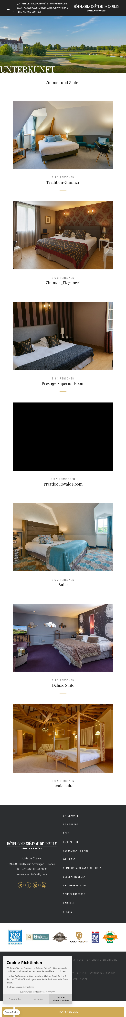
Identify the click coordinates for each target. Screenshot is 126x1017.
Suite (63, 550)
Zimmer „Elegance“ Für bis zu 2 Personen (63, 248)
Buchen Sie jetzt (70, 1011)
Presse (68, 911)
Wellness (69, 859)
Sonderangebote (74, 894)
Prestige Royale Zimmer (63, 449)
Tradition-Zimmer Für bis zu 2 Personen (63, 148)
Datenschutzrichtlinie (102, 959)
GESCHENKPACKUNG (75, 885)
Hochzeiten (70, 842)
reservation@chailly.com (32, 874)
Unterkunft (70, 816)
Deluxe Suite (63, 651)
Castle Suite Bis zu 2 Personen (63, 751)
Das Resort (70, 824)
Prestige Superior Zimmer (63, 349)
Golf (66, 833)
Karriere (69, 903)
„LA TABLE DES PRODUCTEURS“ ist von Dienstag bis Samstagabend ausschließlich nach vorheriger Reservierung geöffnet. (43, 7)
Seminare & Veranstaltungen (82, 868)
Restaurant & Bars (76, 850)
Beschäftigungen (74, 877)
